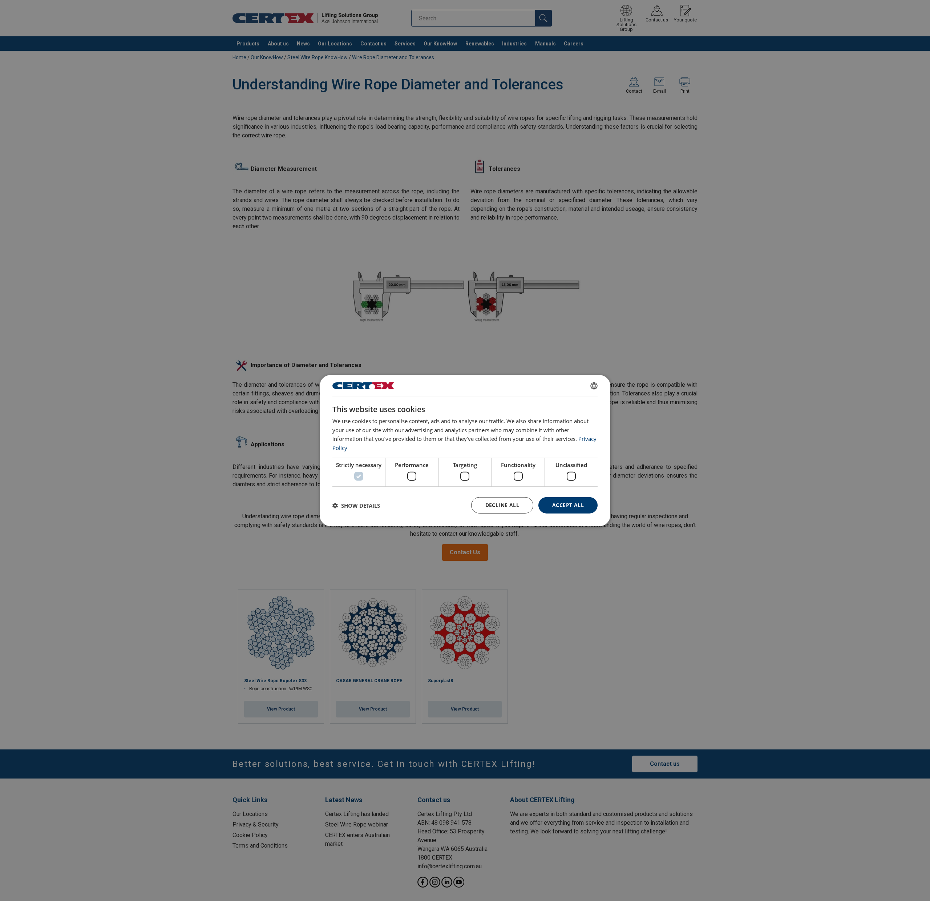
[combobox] (594, 385)
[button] (356, 505)
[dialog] (465, 450)
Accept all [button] (568, 505)
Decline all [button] (502, 505)
